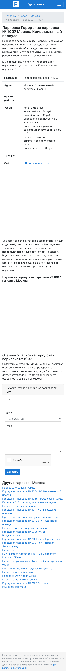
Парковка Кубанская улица (18, 487)
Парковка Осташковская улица (21, 579)
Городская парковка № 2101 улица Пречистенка (31, 539)
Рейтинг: (10, 412)
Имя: (7, 399)
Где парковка (36, 4)
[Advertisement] (33, 203)
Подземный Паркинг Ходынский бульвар (27, 568)
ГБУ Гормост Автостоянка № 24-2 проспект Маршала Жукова (29, 555)
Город (23, 15)
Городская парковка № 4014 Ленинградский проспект (29, 511)
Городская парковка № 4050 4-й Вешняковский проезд (31, 493)
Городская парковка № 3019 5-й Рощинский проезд (29, 522)
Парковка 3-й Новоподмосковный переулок (29, 502)
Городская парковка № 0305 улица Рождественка (23, 533)
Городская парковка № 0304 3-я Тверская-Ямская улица (28, 544)
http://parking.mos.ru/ (36, 163)
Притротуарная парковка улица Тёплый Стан (30, 517)
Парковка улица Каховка (17, 572)
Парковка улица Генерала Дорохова (24, 528)
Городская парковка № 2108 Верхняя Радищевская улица (25, 585)
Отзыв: (9, 425)
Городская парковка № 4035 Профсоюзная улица (32, 498)
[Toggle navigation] (59, 4)
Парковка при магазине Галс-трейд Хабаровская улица (32, 563)
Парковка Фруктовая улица (19, 575)
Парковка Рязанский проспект (21, 505)
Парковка (11, 15)
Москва (35, 15)
